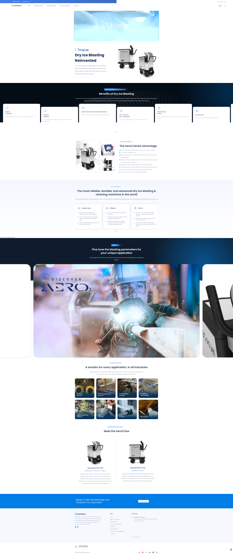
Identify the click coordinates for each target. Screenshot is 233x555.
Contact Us (76, 5)
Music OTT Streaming (114, 519)
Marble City (112, 526)
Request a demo (143, 501)
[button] (115, 132)
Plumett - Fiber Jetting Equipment (117, 531)
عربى (225, 5)
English (220, 5)
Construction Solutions (64, 5)
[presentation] (74, 217)
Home (29, 5)
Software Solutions (38, 5)
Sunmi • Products (114, 529)
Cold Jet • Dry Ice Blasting (115, 524)
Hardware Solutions (51, 5)
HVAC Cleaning (113, 521)
